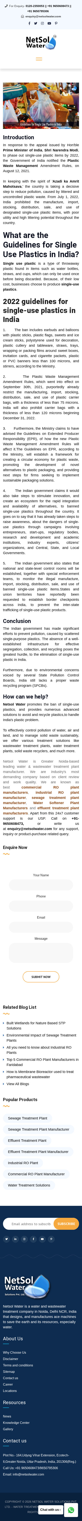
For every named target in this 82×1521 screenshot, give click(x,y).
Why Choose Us (14, 1352)
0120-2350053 (35, 6)
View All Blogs (18, 1084)
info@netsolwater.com (28, 1474)
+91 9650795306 (38, 11)
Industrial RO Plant (23, 1163)
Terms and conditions (18, 1365)
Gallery (8, 1429)
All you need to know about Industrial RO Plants (39, 1050)
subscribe (66, 1223)
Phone (41, 896)
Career (8, 1384)
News (7, 1416)
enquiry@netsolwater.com (43, 16)
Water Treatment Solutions (29, 1185)
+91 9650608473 (58, 6)
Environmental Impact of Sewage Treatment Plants (41, 1037)
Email (41, 917)
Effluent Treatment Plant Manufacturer (38, 1152)
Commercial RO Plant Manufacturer (36, 1174)
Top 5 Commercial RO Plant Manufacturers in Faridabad (43, 1062)
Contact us (10, 1378)
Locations (10, 1391)
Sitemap (9, 1371)
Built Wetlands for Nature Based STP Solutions (36, 1025)
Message (41, 938)
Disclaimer (10, 1359)
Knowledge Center (16, 1422)
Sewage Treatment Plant (27, 1118)
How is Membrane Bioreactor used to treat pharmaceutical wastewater (40, 1074)
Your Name (41, 875)
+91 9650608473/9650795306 (36, 1468)
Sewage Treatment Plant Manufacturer (38, 1129)
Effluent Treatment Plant (27, 1141)
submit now (41, 977)
